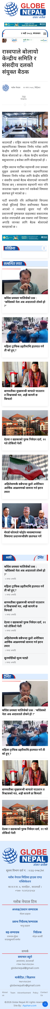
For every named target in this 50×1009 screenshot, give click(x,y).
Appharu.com (29, 1005)
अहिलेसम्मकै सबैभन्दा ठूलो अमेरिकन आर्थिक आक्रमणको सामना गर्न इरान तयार (24, 488)
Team (12, 992)
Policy (35, 992)
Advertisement (24, 992)
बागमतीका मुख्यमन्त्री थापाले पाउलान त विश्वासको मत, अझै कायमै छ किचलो (24, 395)
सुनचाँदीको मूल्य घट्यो (16, 658)
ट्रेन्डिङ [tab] (41, 557)
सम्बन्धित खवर (13, 264)
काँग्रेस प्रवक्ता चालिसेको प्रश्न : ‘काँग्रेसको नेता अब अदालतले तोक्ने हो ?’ (24, 302)
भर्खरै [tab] (9, 557)
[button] (45, 33)
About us (5, 993)
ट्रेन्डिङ (7, 677)
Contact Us (44, 993)
